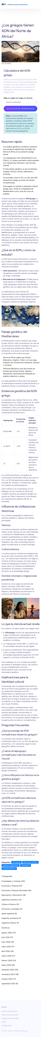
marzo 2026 (8, 956)
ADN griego (16, 862)
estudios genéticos (9, 868)
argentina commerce (12, 900)
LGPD (4, 1022)
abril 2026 (8, 951)
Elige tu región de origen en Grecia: (18, 98)
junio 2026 (8, 942)
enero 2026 (8, 965)
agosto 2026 (9, 933)
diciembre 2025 (10, 970)
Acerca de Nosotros (10, 1011)
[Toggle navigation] (37, 5)
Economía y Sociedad (12, 909)
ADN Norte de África (30, 862)
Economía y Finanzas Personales (16, 890)
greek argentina (9, 913)
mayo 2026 (8, 947)
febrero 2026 (9, 960)
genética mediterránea (10, 865)
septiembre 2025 (10, 984)
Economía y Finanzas (12, 886)
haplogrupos (25, 865)
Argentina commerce (11, 918)
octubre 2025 (9, 979)
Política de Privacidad (10, 1018)
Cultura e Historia (10, 904)
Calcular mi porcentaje (20, 109)
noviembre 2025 (10, 974)
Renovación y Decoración (14, 895)
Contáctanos (7, 1025)
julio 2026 (7, 937)
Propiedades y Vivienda (13, 881)
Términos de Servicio (10, 1015)
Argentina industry (10, 923)
